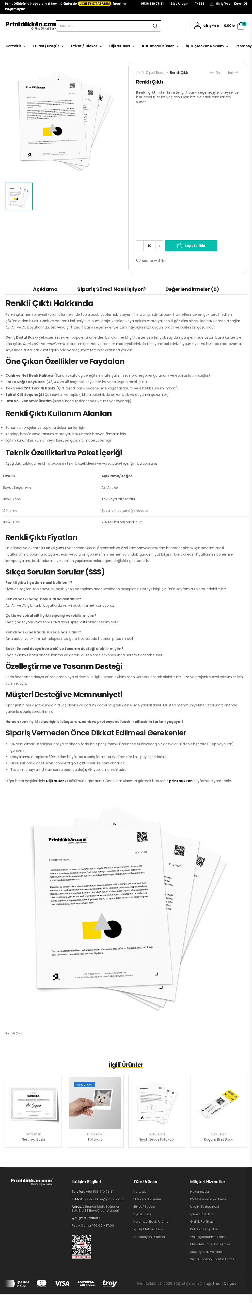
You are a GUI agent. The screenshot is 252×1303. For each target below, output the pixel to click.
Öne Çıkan (84, 1085)
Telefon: (78, 1191)
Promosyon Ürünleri (149, 1237)
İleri (230, 72)
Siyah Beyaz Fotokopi (156, 1139)
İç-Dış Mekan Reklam (204, 45)
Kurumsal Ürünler (158, 45)
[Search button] (155, 25)
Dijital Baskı (119, 45)
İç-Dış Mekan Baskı (148, 1229)
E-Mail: (77, 1199)
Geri (218, 72)
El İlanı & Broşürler (147, 1199)
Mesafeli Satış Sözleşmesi (210, 1244)
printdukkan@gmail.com (103, 1199)
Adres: (77, 1206)
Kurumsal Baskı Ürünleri (152, 1222)
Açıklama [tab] (45, 289)
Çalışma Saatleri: (86, 1218)
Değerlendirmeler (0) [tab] (192, 289)
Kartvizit (13, 45)
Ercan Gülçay (224, 1283)
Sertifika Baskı (33, 1139)
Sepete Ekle (195, 245)
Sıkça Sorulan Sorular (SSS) (212, 1259)
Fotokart (95, 1139)
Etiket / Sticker (84, 45)
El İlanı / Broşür (46, 45)
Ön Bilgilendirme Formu (208, 1237)
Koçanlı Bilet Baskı (218, 1139)
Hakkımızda (199, 1192)
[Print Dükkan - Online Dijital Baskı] (32, 25)
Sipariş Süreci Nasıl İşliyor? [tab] (111, 289)
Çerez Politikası (202, 1214)
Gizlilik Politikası (202, 1222)
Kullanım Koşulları (204, 1229)
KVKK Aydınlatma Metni (208, 1199)
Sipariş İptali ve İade (206, 1252)
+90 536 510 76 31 (99, 1191)
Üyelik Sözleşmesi (204, 1207)
